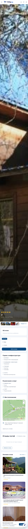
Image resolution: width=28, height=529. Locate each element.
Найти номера (14, 349)
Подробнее (11, 525)
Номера (9, 326)
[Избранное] (24, 2)
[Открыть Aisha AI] (25, 525)
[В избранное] (22, 6)
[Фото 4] (18, 323)
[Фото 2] (8, 323)
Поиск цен (17, 326)
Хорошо (22, 524)
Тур (10, 338)
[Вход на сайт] (26, 2)
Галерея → (24, 323)
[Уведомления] (21, 2)
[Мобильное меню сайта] (2, 2)
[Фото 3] (13, 323)
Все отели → (22, 454)
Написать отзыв (21, 436)
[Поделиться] (25, 6)
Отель (5, 338)
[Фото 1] (3, 323)
